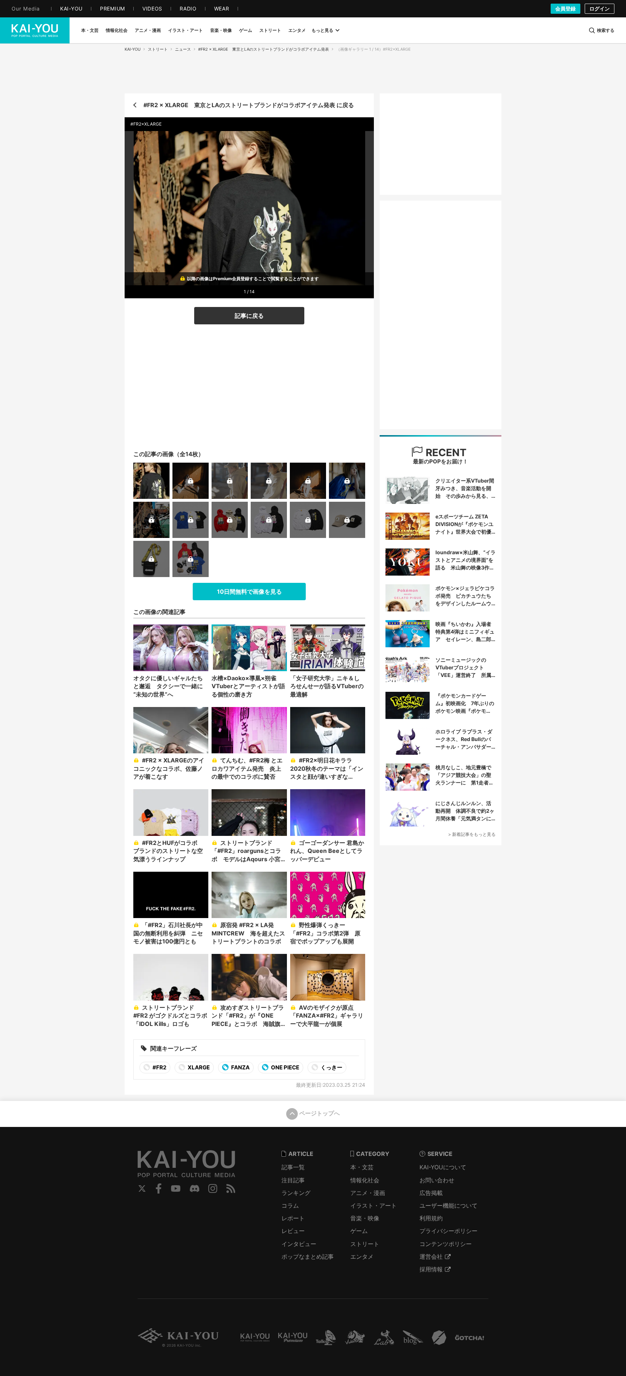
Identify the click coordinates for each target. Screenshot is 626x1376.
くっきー (331, 1067)
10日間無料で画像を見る (249, 591)
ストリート (158, 49)
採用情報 (431, 1269)
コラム (290, 1205)
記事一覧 (293, 1167)
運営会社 (431, 1256)
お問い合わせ (437, 1180)
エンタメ (361, 1256)
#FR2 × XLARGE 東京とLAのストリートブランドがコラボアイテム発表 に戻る (248, 105)
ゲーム (359, 1230)
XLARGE (198, 1067)
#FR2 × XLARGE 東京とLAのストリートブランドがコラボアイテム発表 (263, 49)
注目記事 (293, 1180)
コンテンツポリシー (446, 1243)
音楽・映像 (364, 1218)
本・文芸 (361, 1167)
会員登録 (565, 8)
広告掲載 (431, 1192)
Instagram (212, 1188)
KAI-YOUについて (443, 1167)
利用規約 (431, 1218)
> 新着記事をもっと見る (472, 834)
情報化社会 (364, 1180)
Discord (194, 1188)
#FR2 (158, 1067)
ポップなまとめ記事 (307, 1256)
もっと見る (322, 30)
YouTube (176, 1188)
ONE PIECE (284, 1067)
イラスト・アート (373, 1205)
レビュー (293, 1230)
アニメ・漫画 (367, 1192)
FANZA (240, 1067)
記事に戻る (249, 315)
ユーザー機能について (448, 1205)
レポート (293, 1218)
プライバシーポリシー (448, 1230)
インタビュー (298, 1243)
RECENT (445, 452)
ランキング (295, 1192)
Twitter (142, 1188)
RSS (230, 1188)
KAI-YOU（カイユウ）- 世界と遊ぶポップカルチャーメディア (35, 30)
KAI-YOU (133, 49)
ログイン (599, 8)
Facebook (158, 1188)
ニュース (183, 49)
